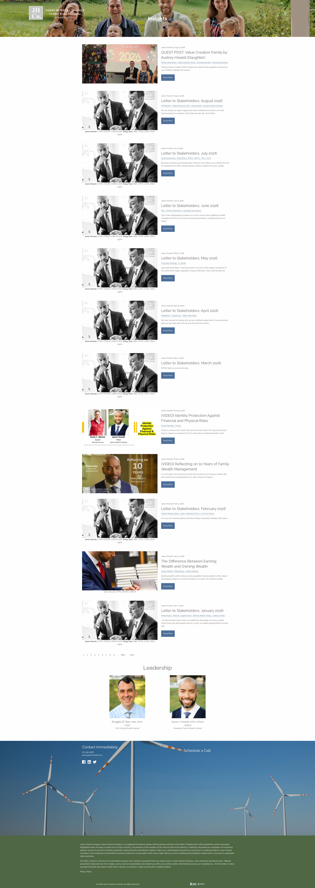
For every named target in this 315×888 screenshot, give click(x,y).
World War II (182, 158)
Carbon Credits (219, 616)
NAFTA (197, 158)
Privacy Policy (86, 872)
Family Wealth (167, 571)
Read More (168, 77)
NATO (190, 158)
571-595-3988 (187, 731)
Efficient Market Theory (202, 616)
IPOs (163, 211)
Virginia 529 (176, 315)
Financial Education (220, 62)
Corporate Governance (192, 211)
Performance (166, 616)
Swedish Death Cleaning (213, 106)
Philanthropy (179, 571)
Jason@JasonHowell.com (188, 734)
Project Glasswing (189, 315)
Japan (182, 514)
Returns (176, 616)
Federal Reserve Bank (170, 514)
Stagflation (165, 315)
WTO (203, 158)
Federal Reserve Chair (181, 106)
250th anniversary (168, 158)
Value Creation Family (187, 62)
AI (179, 263)
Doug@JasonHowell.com (127, 734)
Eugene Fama (186, 616)
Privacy (178, 426)
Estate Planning (167, 426)
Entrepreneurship (204, 62)
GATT (209, 158)
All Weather (166, 106)
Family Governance (169, 62)
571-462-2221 (127, 731)
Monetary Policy (192, 514)
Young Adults (196, 106)
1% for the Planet (207, 514)
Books (183, 263)
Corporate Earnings (169, 263)
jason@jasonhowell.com (92, 755)
